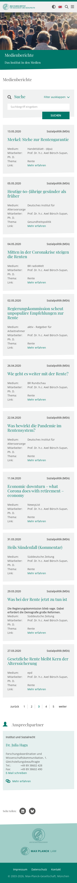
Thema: (12, 161)
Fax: (8, 769)
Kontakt (56, 869)
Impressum (20, 869)
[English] (60, 7)
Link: (10, 165)
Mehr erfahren (36, 165)
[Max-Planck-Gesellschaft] (38, 835)
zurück (14, 706)
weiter (63, 706)
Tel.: (8, 765)
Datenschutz (39, 869)
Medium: (13, 149)
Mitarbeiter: (14, 153)
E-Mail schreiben (16, 773)
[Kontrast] (54, 7)
